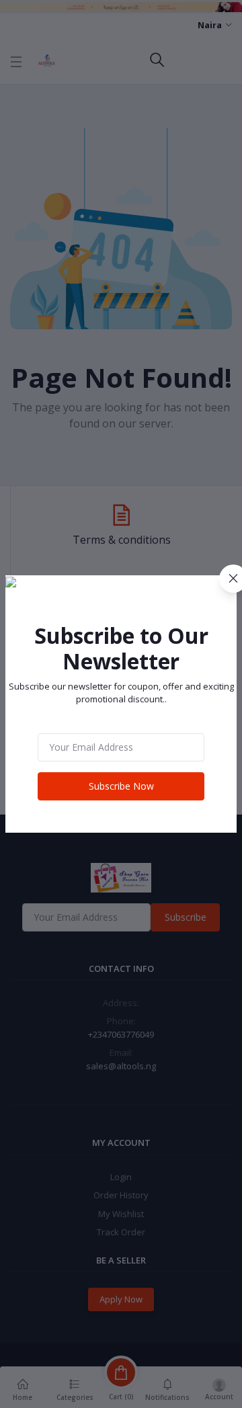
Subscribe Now (121, 786)
